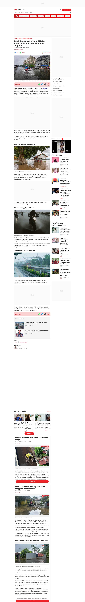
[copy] (48, 84)
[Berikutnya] (50, 409)
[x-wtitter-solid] (45, 84)
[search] (60, 10)
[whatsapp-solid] (39, 84)
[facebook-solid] (42, 84)
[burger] (70, 12)
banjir (26, 90)
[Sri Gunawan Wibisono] (15, 347)
